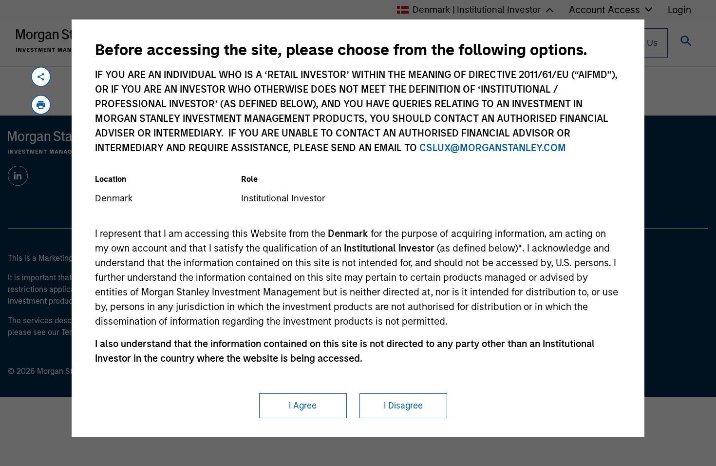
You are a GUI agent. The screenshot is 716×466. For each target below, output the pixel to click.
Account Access (604, 10)
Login (679, 10)
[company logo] (60, 40)
